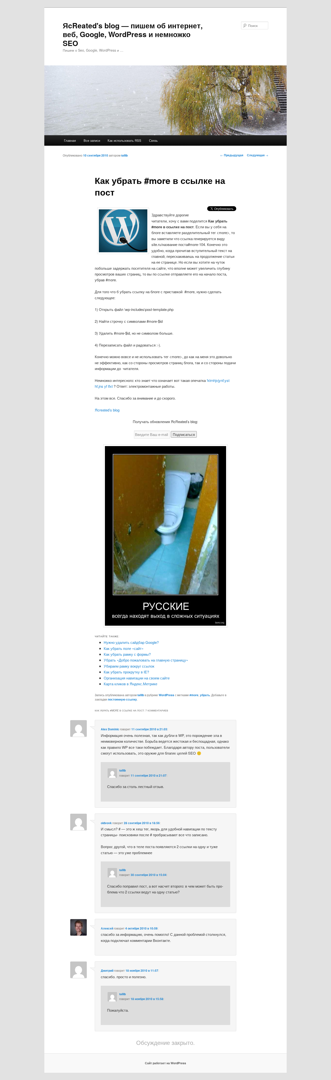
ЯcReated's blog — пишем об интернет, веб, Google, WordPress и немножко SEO (133, 34)
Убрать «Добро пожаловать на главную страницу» (146, 659)
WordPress (166, 695)
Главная (70, 140)
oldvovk (106, 823)
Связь (153, 140)
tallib (124, 155)
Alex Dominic (110, 729)
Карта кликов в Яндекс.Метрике (130, 683)
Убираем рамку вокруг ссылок (129, 666)
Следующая (257, 155)
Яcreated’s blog (107, 409)
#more (193, 695)
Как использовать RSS (124, 140)
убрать (205, 695)
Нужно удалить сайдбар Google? (131, 642)
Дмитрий (107, 970)
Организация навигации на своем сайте (137, 677)
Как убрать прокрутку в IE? (126, 671)
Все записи (92, 140)
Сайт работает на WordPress (165, 1063)
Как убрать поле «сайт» (123, 648)
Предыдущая (231, 155)
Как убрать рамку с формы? (127, 654)
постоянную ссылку (122, 699)
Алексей (107, 928)
